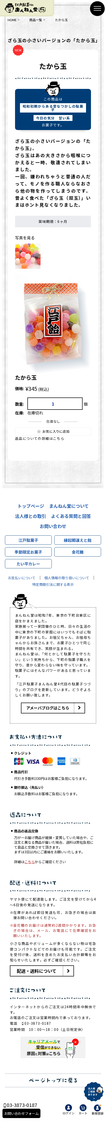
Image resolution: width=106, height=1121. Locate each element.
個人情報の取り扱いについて (66, 577)
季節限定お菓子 (28, 552)
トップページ (31, 506)
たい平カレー (28, 564)
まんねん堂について (69, 506)
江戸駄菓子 (28, 540)
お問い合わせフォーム (21, 1113)
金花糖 (78, 552)
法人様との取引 (30, 516)
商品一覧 (35, 19)
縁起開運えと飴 (77, 540)
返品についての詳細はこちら (39, 438)
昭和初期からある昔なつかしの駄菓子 (53, 108)
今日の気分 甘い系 (53, 117)
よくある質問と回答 (71, 516)
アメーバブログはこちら (47, 708)
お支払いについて (21, 577)
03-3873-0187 (37, 1023)
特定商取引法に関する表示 (53, 584)
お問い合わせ (53, 526)
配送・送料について (36, 971)
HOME (12, 19)
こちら (29, 861)
